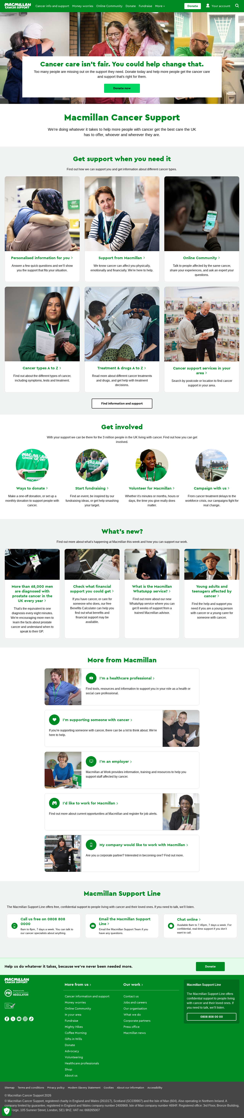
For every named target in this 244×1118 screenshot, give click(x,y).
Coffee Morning (76, 1032)
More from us (76, 985)
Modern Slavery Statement (84, 1087)
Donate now (122, 88)
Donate (131, 6)
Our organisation (135, 1008)
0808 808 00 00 (211, 1016)
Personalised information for (40, 258)
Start (90, 488)
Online (200, 258)
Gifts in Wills (73, 1039)
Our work (131, 985)
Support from (120, 258)
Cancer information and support (87, 996)
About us (71, 1075)
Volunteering (74, 1057)
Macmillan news (135, 1032)
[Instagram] (25, 1019)
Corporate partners (137, 1020)
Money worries (82, 6)
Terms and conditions (31, 1087)
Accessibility (154, 1087)
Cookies (109, 1087)
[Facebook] (7, 1019)
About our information (130, 1087)
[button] (234, 6)
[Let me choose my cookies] (6, 1111)
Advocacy (72, 1051)
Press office (132, 1026)
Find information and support (122, 403)
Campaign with (210, 488)
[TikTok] (31, 1019)
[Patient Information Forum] (10, 1006)
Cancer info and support (52, 6)
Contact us (131, 996)
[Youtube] (19, 1019)
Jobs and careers (135, 1002)
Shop (68, 1069)
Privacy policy (56, 1087)
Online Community (109, 6)
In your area (73, 1014)
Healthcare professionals (82, 1063)
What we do (132, 1014)
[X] (13, 1019)
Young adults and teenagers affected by (212, 591)
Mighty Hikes (74, 1026)
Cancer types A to (40, 368)
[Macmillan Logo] (18, 6)
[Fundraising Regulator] (17, 993)
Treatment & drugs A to (120, 368)
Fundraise (145, 6)
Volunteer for (150, 488)
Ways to (30, 488)
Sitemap (9, 1087)
